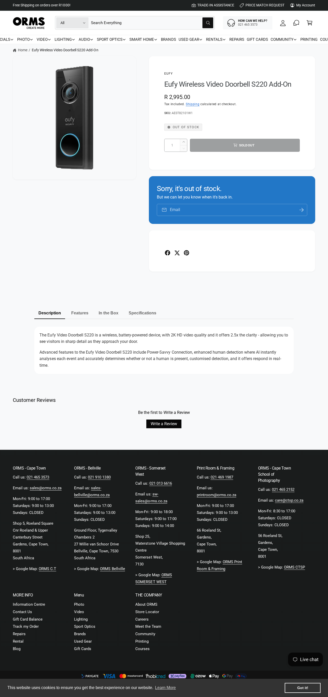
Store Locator (147, 612)
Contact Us (22, 612)
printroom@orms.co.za (216, 495)
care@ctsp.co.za (289, 500)
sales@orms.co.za (45, 488)
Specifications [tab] (142, 313)
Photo (79, 604)
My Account (305, 5)
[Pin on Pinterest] (186, 253)
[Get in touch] (296, 22)
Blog (16, 648)
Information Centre (29, 604)
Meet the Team (148, 626)
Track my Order (26, 626)
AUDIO (84, 39)
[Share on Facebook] (167, 253)
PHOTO (23, 39)
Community (145, 634)
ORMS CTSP (294, 567)
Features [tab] (79, 313)
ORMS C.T (47, 568)
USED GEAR (189, 39)
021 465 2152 (283, 489)
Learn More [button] (165, 687)
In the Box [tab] (108, 313)
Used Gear (83, 641)
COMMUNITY (282, 39)
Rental (18, 641)
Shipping (193, 104)
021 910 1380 (99, 477)
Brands (80, 634)
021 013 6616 (160, 483)
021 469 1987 (222, 477)
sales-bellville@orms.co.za (92, 491)
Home (22, 50)
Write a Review (164, 423)
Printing (141, 641)
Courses (142, 648)
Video (79, 612)
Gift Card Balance (28, 619)
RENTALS (214, 39)
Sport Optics (84, 626)
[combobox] (152, 22)
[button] (309, 22)
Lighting (81, 619)
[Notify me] (301, 210)
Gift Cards (82, 648)
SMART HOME (141, 39)
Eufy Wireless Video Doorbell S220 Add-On (65, 50)
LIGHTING (63, 39)
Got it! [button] (302, 688)
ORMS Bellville (112, 568)
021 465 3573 (38, 477)
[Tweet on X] (177, 253)
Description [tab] (49, 313)
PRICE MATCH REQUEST (264, 5)
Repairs (19, 634)
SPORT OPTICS (109, 39)
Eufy (168, 73)
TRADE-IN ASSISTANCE (215, 5)
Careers (142, 619)
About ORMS (146, 604)
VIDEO (42, 39)
